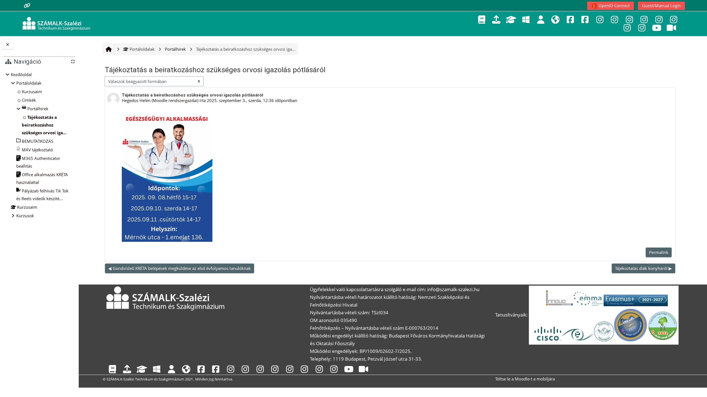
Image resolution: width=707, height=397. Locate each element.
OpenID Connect (613, 5)
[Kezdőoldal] (56, 23)
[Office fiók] (525, 19)
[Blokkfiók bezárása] (7, 44)
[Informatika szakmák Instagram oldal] (627, 27)
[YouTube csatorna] (656, 27)
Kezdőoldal (21, 74)
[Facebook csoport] (584, 19)
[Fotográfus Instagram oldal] (658, 19)
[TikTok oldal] (671, 27)
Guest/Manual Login (661, 5)
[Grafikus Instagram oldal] (673, 19)
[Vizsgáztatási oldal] (511, 19)
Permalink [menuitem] (658, 252)
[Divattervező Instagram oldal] (644, 19)
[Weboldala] (555, 19)
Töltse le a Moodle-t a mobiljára (525, 379)
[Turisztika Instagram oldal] (641, 27)
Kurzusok (25, 215)
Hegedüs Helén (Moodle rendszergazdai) (160, 100)
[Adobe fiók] (540, 19)
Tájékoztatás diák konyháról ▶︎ (643, 268)
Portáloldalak (142, 49)
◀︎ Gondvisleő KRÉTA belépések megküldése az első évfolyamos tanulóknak (179, 268)
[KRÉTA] (481, 19)
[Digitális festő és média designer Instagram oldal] (629, 19)
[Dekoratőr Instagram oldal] (614, 19)
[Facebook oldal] (570, 19)
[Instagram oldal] (599, 19)
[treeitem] (39, 145)
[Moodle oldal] (496, 19)
